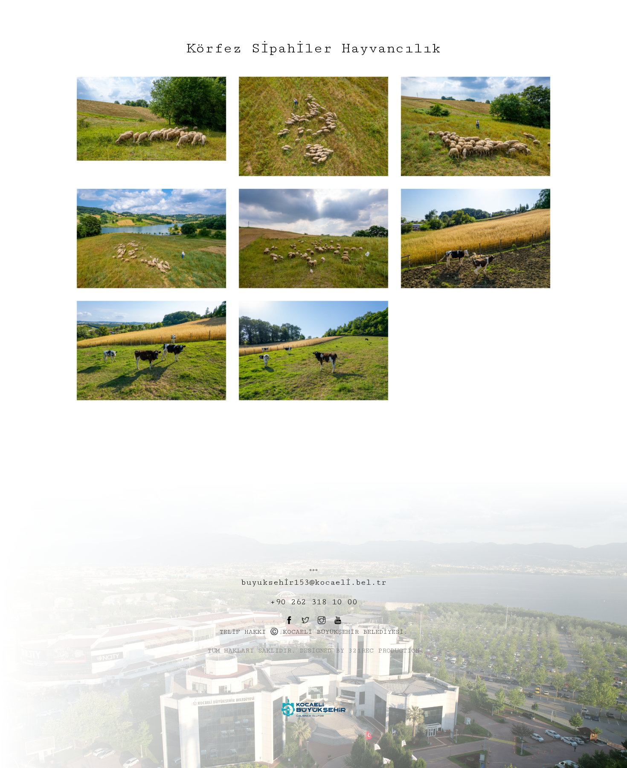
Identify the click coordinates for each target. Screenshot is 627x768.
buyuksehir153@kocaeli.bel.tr (313, 582)
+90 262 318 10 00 (313, 601)
